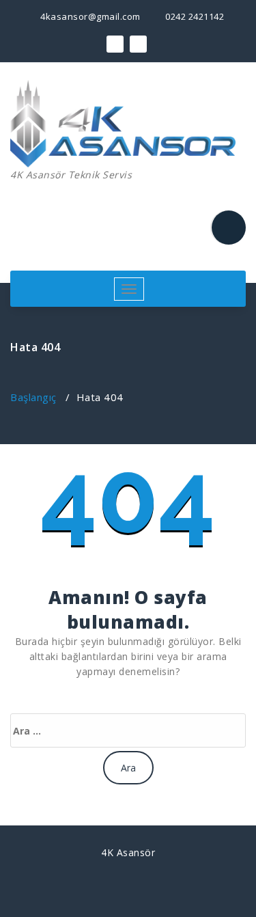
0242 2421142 (193, 16)
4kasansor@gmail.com (89, 16)
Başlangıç (33, 397)
